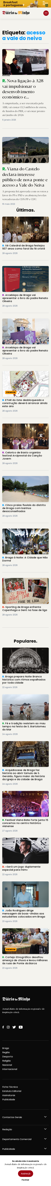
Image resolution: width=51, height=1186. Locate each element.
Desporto (7, 1056)
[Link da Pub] (25, 4)
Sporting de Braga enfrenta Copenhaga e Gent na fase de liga (25, 581)
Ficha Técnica (10, 1087)
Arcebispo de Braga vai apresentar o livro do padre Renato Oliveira (23, 269)
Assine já (25, 1173)
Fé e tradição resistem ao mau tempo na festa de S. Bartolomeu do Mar (24, 697)
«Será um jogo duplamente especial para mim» (23, 841)
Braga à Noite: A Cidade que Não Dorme (25, 530)
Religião (6, 1060)
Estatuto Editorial (11, 1091)
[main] (25, 502)
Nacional (7, 1065)
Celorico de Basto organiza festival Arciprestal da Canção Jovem (22, 427)
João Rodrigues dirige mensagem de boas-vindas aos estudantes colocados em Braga (23, 886)
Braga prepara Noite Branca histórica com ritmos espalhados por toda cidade (23, 653)
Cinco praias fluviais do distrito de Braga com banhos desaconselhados (24, 479)
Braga (5, 1048)
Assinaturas (8, 1095)
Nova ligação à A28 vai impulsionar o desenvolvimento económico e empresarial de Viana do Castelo (24, 54)
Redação (7, 1129)
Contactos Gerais (12, 1117)
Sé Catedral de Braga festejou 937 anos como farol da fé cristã (25, 220)
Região (6, 1052)
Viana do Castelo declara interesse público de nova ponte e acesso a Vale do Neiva (24, 140)
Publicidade (8, 1099)
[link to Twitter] (14, 1027)
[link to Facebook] (3, 1027)
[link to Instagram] (8, 1027)
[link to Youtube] (21, 1027)
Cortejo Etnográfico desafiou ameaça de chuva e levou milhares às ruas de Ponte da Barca (24, 933)
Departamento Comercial (16, 1139)
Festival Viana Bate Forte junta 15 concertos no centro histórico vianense (25, 794)
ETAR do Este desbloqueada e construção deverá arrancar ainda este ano (25, 376)
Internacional (9, 1069)
